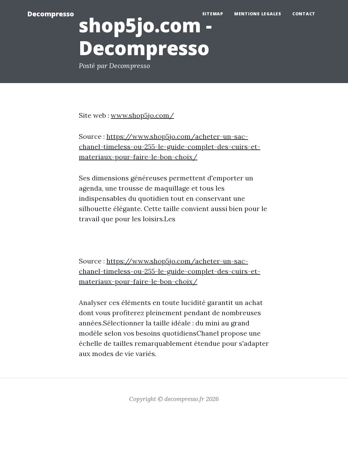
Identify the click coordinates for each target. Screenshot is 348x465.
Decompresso (50, 13)
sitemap (212, 14)
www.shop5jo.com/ (142, 115)
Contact (303, 14)
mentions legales (257, 14)
